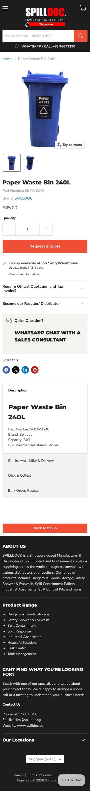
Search (17, 775)
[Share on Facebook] (6, 370)
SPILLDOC (23, 198)
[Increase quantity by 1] (46, 229)
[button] (11, 162)
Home (7, 59)
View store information (24, 274)
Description (17, 390)
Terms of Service (40, 775)
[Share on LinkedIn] (25, 370)
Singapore (42, 759)
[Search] (81, 36)
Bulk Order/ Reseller (24, 490)
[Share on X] (16, 370)
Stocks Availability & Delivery (31, 460)
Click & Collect (19, 475)
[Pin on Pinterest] (34, 370)
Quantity (9, 218)
